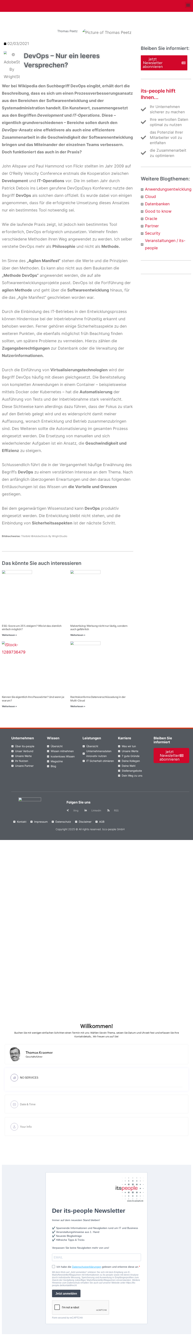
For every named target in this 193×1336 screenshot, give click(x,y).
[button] (188, 5)
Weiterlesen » (9, 635)
